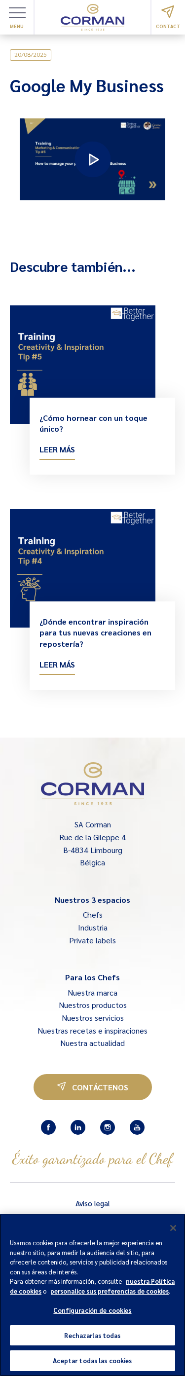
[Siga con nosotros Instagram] (107, 1127)
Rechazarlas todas (92, 1335)
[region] (92, 1295)
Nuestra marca (92, 992)
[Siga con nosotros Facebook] (48, 1127)
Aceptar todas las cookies (92, 1360)
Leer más (57, 449)
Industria (93, 927)
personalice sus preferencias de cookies (109, 1291)
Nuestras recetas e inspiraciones (92, 1030)
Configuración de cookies (92, 1310)
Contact (168, 26)
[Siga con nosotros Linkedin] (78, 1127)
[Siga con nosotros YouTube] (137, 1127)
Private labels (92, 940)
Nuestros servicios (93, 1017)
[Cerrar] (173, 1228)
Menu (17, 26)
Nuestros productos (93, 1005)
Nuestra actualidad (92, 1043)
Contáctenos (100, 1087)
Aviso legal (92, 1203)
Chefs (93, 914)
